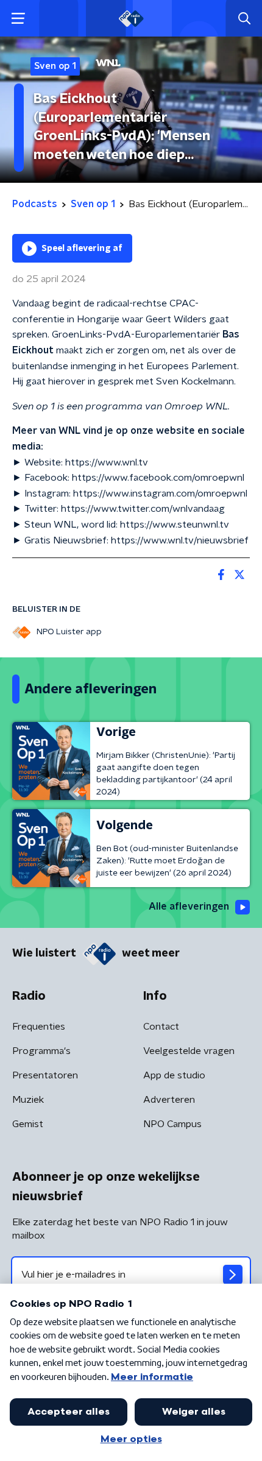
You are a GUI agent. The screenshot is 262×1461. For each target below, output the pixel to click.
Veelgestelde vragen (189, 1051)
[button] (18, 18)
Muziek (28, 1100)
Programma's (41, 1051)
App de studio (174, 1075)
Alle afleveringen (189, 906)
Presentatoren (45, 1075)
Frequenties (38, 1026)
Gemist (27, 1124)
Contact (161, 1026)
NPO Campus (172, 1124)
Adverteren (169, 1100)
